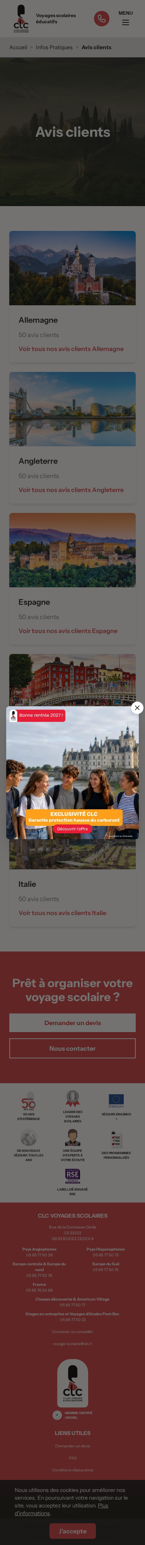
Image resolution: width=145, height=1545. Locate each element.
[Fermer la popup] (137, 708)
